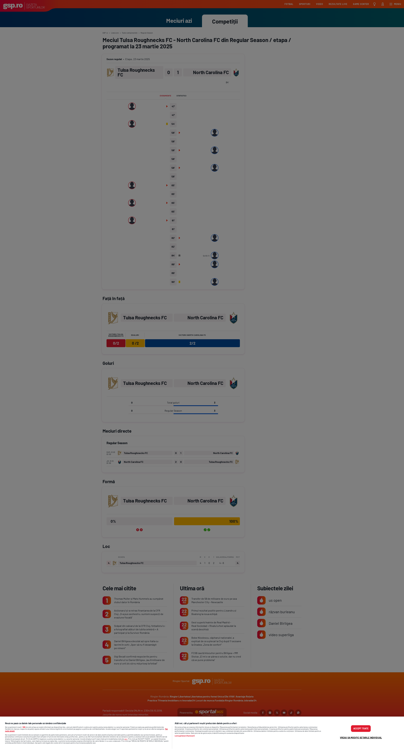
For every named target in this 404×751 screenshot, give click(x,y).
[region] (202, 734)
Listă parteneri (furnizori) (185, 736)
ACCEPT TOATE (361, 728)
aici (126, 739)
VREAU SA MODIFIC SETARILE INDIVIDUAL (361, 737)
